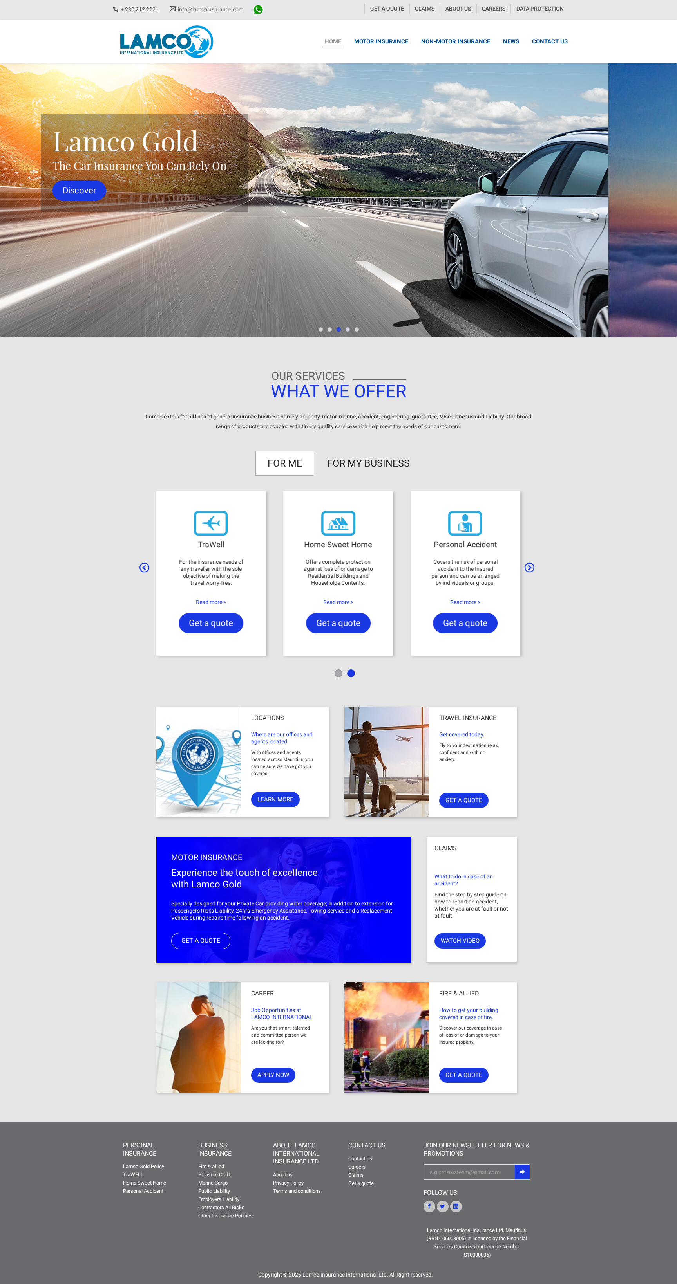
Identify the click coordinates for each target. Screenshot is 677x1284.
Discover (148, 190)
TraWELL (133, 1175)
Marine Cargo (213, 1183)
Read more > (211, 602)
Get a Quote (387, 8)
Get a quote (211, 623)
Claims (424, 8)
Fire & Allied (211, 1166)
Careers (493, 8)
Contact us (550, 41)
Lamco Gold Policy (143, 1166)
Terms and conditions (297, 1191)
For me (285, 463)
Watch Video (460, 940)
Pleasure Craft (214, 1175)
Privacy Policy (288, 1183)
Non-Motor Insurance (455, 41)
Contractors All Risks (221, 1207)
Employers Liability (218, 1199)
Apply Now (273, 1074)
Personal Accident (143, 1191)
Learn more (275, 799)
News (511, 41)
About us (458, 8)
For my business (368, 463)
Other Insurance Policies (225, 1216)
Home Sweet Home (144, 1183)
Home (333, 41)
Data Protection (540, 8)
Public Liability (214, 1191)
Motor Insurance (381, 41)
